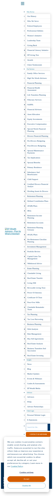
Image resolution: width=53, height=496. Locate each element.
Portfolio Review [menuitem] (33, 252)
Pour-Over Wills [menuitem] (33, 302)
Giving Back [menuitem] (32, 45)
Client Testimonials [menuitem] (34, 65)
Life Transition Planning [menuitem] (36, 95)
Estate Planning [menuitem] (33, 268)
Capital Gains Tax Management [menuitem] (34, 257)
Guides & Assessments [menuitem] (36, 384)
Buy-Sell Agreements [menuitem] (35, 339)
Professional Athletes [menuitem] (35, 31)
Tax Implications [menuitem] (33, 158)
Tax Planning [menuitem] (32, 314)
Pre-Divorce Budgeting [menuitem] (36, 141)
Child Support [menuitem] (32, 179)
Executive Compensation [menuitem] (37, 124)
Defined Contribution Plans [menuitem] (37, 201)
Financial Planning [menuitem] (34, 83)
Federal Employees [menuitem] (34, 26)
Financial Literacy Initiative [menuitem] (37, 50)
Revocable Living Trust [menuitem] (36, 288)
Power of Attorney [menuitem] (34, 293)
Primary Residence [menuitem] (34, 167)
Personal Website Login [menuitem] (36, 415)
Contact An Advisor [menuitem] (38, 434)
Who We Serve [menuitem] (33, 21)
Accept (26, 479)
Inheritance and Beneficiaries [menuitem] (33, 173)
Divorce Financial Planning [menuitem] (37, 136)
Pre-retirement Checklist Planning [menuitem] (36, 240)
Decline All (26, 486)
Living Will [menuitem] (31, 283)
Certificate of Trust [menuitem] (34, 298)
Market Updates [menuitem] (33, 374)
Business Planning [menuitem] (34, 324)
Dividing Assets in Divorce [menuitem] (37, 191)
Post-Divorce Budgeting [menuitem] (36, 146)
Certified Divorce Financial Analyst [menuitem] (37, 185)
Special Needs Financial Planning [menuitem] (36, 130)
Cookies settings (26, 472)
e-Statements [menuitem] (32, 420)
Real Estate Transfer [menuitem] (35, 278)
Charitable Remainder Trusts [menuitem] (35, 308)
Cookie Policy (17, 466)
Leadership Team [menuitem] (33, 41)
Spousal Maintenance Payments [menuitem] (35, 152)
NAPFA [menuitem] (30, 105)
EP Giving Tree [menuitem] (33, 55)
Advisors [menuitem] (29, 392)
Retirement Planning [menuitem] (35, 196)
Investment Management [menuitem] (36, 247)
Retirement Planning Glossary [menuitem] (35, 229)
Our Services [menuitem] (30, 69)
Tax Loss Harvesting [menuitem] (35, 319)
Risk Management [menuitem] (34, 334)
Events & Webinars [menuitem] (34, 379)
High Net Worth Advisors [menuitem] (37, 78)
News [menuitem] (29, 364)
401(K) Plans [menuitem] (32, 235)
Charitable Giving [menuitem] (34, 273)
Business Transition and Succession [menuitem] (36, 349)
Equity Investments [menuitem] (34, 119)
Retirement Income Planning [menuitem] (34, 217)
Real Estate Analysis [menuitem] (35, 344)
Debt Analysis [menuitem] (32, 329)
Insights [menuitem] (29, 360)
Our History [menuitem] (31, 16)
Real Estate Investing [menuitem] (35, 356)
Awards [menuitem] (30, 60)
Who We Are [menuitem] (30, 12)
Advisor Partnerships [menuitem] (35, 407)
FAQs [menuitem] (29, 402)
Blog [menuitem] (29, 369)
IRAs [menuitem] (29, 211)
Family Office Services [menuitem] (36, 73)
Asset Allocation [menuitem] (33, 114)
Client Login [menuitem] (30, 411)
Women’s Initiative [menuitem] (34, 36)
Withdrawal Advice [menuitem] (34, 263)
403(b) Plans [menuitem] (32, 206)
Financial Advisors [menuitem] (34, 109)
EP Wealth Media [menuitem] (33, 388)
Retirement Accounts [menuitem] (35, 223)
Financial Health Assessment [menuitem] (33, 89)
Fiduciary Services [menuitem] (34, 100)
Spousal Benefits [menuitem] (33, 163)
